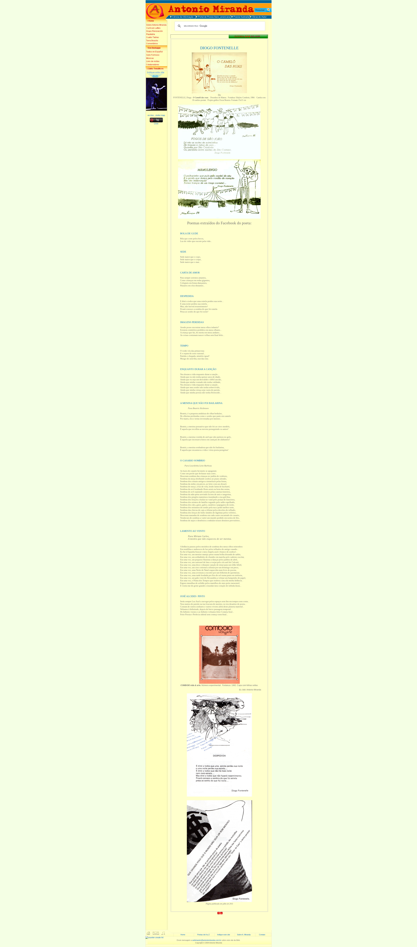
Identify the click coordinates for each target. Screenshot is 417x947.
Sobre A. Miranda (244, 935)
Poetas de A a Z (203, 935)
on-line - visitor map (156, 115)
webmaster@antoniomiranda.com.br (206, 940)
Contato (262, 935)
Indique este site (223, 935)
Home (182, 935)
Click (156, 124)
